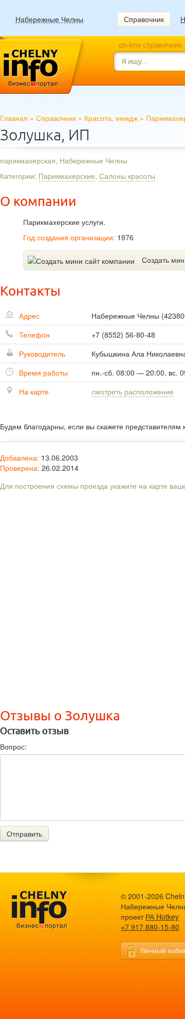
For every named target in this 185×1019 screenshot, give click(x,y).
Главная (14, 118)
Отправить (24, 833)
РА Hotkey (162, 916)
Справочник (144, 19)
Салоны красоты (127, 176)
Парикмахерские (67, 176)
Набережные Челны (49, 19)
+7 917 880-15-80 (150, 927)
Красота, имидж (111, 118)
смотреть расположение (132, 391)
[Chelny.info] (48, 910)
